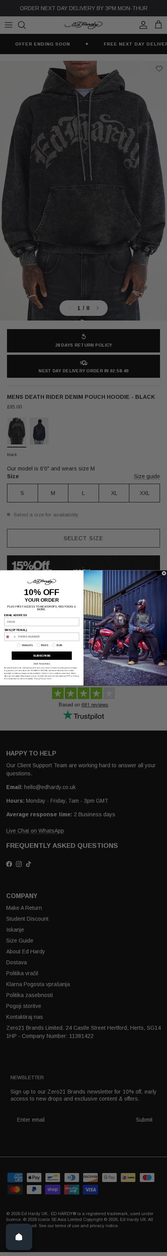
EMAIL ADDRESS (15, 615)
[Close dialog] (164, 573)
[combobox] (11, 637)
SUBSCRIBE (42, 656)
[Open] (19, 1237)
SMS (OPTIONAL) (15, 630)
